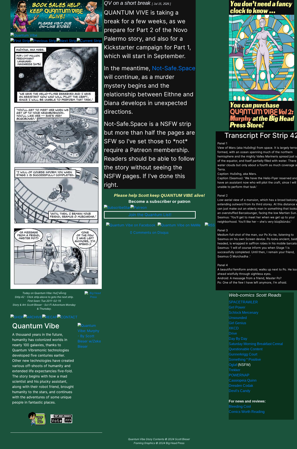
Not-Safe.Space (173, 68)
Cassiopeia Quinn (243, 380)
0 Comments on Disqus (149, 232)
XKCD (234, 328)
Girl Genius (237, 323)
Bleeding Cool (240, 406)
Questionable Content (245, 349)
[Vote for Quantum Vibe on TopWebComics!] (61, 418)
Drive (233, 333)
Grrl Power (237, 307)
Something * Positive (245, 359)
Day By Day (238, 339)
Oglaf (233, 365)
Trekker (234, 370)
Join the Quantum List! (149, 214)
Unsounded (238, 318)
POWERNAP (239, 375)
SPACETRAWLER (243, 302)
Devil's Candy (239, 391)
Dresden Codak (241, 385)
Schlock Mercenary (243, 312)
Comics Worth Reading (247, 412)
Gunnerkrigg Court (243, 354)
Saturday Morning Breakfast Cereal (256, 344)
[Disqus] (159, 289)
